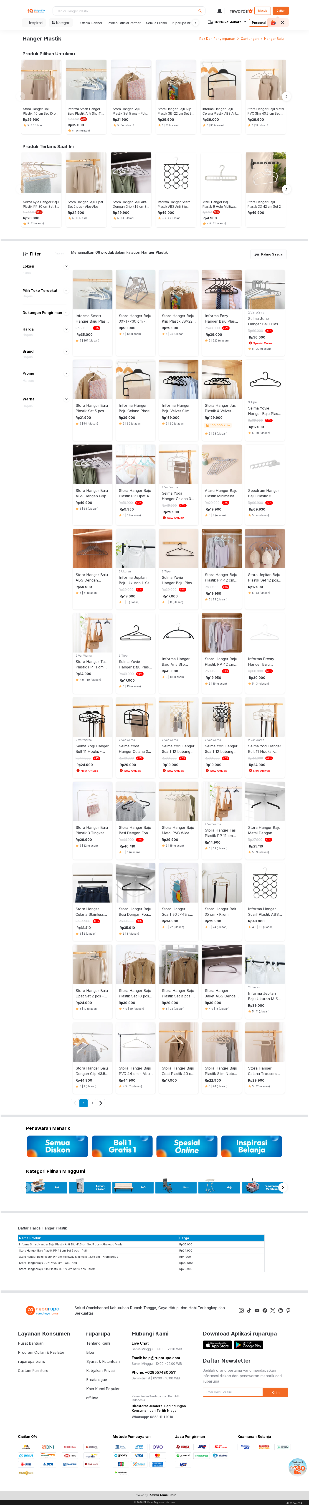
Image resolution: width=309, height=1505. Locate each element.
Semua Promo (156, 23)
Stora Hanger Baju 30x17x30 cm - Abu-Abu (48, 1263)
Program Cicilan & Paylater (41, 1352)
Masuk (262, 10)
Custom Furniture (33, 1370)
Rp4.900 (185, 1256)
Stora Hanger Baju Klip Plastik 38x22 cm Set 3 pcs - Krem (57, 1269)
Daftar (280, 10)
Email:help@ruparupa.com (156, 1358)
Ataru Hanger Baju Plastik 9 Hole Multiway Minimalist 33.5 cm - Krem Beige (68, 1256)
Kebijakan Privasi (100, 1370)
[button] (194, 22)
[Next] (101, 1103)
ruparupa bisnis (31, 1361)
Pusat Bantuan (30, 1343)
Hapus (27, 272)
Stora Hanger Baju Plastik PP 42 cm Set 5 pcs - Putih (53, 1250)
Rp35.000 (185, 1244)
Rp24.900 (185, 1250)
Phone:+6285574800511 (154, 1372)
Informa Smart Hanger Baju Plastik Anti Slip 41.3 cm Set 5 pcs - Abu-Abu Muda (70, 1244)
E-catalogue (96, 1379)
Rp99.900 (186, 1263)
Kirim (275, 1392)
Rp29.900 (185, 1269)
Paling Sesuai (272, 254)
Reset (59, 254)
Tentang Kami (98, 1343)
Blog (90, 1352)
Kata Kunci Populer (103, 1388)
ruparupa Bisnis (183, 23)
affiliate (92, 1398)
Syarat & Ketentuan (103, 1361)
